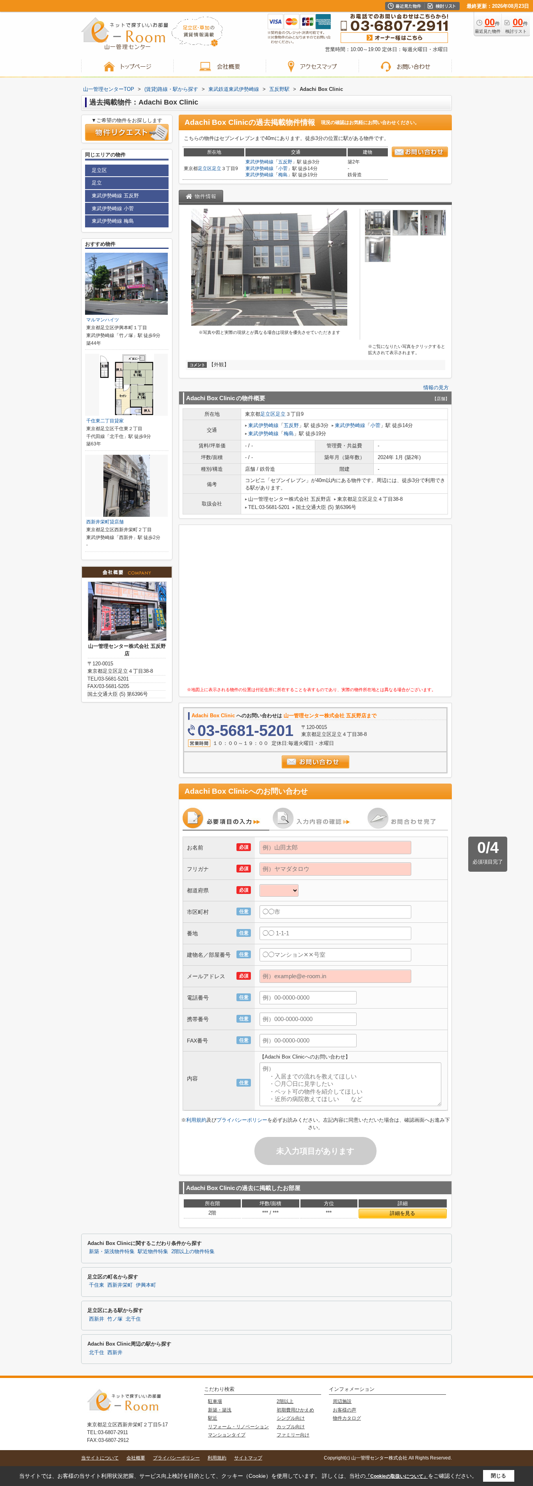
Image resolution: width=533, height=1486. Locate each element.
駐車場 (215, 1401)
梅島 (283, 174)
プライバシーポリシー (242, 1120)
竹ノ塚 (115, 1319)
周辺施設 (342, 1401)
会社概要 (135, 1458)
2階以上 (285, 1401)
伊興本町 (146, 1285)
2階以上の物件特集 (193, 1251)
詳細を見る (402, 1213)
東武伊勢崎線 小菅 (113, 208)
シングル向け (291, 1418)
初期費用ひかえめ (295, 1410)
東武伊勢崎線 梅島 (113, 221)
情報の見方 (436, 387)
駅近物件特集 (153, 1251)
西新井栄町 (120, 1285)
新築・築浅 (219, 1410)
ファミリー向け (293, 1435)
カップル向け (291, 1426)
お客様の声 (344, 1410)
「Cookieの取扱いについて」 (397, 1476)
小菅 (283, 168)
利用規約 (196, 1120)
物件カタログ (347, 1418)
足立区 (205, 168)
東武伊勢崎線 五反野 (115, 196)
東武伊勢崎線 (259, 162)
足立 (216, 168)
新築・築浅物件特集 (112, 1251)
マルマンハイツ (102, 320)
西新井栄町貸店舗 (105, 522)
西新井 (96, 1319)
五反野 (285, 162)
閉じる (498, 1476)
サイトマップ (248, 1458)
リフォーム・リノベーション (238, 1426)
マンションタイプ (226, 1435)
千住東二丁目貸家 (105, 421)
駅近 (212, 1418)
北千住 (133, 1319)
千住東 (96, 1285)
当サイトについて (100, 1458)
